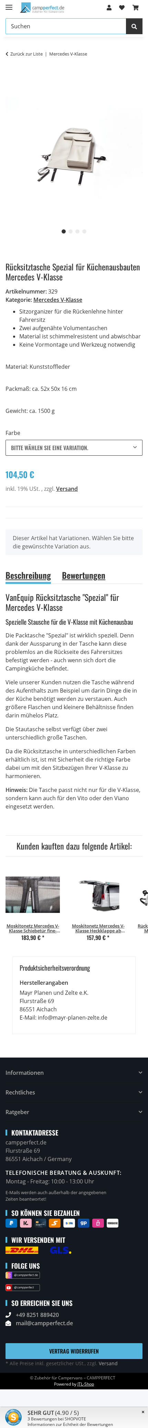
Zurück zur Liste (26, 54)
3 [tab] (77, 231)
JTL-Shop (85, 1384)
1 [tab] (64, 231)
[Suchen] (134, 26)
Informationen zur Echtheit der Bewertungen (70, 1424)
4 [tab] (84, 231)
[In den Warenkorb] (11, 76)
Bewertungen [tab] (83, 575)
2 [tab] (70, 231)
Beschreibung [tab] (28, 575)
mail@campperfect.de (44, 1323)
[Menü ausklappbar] (9, 4)
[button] (109, 7)
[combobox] (74, 448)
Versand (67, 489)
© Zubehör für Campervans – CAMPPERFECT (72, 1378)
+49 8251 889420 (37, 1315)
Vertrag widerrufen (74, 1351)
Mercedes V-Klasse (57, 300)
